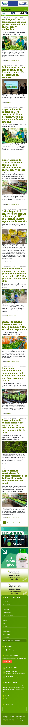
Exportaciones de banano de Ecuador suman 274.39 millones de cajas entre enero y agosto (13, 164)
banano (17, 60)
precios (9, 315)
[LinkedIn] (13, 650)
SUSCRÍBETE (7, 661)
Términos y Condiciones (20, 716)
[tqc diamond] (14, 537)
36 (19, 522)
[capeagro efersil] (14, 558)
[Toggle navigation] (25, 9)
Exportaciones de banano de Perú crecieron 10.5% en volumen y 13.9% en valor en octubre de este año (12, 115)
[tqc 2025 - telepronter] (6, 12)
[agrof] (14, 575)
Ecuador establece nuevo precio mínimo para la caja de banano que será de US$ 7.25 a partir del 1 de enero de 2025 (14, 274)
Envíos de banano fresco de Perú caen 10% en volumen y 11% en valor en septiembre (14, 325)
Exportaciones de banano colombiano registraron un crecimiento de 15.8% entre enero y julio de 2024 (13, 426)
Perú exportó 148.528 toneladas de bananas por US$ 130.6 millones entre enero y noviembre (14, 24)
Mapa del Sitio (20, 720)
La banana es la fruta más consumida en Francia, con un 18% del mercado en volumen (13, 72)
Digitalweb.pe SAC (9, 720)
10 (13, 522)
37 (22, 522)
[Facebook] (3, 650)
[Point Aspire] (14, 3)
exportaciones (11, 60)
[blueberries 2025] (20, 12)
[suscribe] (14, 589)
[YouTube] (7, 650)
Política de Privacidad (20, 718)
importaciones (11, 261)
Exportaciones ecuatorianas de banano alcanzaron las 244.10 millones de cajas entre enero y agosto (14, 477)
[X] (10, 650)
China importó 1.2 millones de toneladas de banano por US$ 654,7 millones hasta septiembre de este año (14, 216)
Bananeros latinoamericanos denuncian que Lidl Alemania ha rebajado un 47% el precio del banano (14, 374)
